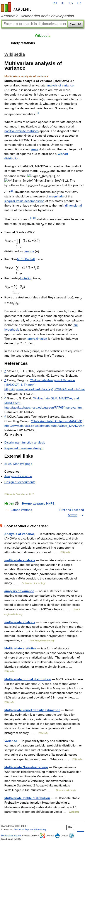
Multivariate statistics (20, 648)
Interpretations (23, 43)
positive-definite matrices (21, 131)
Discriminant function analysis (24, 442)
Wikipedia (42, 35)
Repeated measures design (23, 448)
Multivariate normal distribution (27, 679)
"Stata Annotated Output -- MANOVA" (56, 421)
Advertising (40, 829)
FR (79, 3)
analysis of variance (60, 85)
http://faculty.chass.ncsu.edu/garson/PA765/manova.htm (43, 407)
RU (55, 3)
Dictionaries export (11, 835)
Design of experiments (19, 482)
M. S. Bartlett (26, 259)
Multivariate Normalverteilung (26, 767)
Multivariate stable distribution (27, 798)
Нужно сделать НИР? (38, 503)
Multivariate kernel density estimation (32, 710)
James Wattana (21, 509)
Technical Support (23, 829)
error (34, 149)
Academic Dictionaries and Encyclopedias (37, 16)
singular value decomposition (24, 201)
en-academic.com (16, 7)
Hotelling (26, 278)
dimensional (73, 205)
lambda (29, 251)
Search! (75, 24)
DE (63, 3)
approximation (37, 338)
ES (71, 3)
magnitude (56, 196)
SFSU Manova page (18, 463)
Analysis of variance (18, 476)
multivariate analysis (19, 560)
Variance (10, 741)
